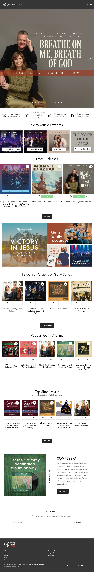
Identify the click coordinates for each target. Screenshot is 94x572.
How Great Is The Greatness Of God (64, 424)
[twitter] (71, 565)
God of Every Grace (12, 309)
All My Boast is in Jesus (12, 424)
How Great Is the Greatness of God (47, 202)
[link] (11, 141)
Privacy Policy (15, 566)
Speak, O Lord (82, 309)
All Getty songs (60, 114)
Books (5, 557)
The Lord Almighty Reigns (58, 310)
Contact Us (51, 555)
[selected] (7, 196)
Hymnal (6, 555)
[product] (15, 179)
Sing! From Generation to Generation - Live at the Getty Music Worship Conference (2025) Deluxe (15, 204)
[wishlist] (27, 166)
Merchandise (7, 559)
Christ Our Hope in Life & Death (29, 366)
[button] (91, 4)
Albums (6, 550)
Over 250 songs (83, 114)
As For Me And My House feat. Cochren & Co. (29, 425)
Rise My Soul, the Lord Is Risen (82, 424)
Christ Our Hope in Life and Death (11, 147)
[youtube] (82, 565)
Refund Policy (7, 566)
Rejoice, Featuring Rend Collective (47, 424)
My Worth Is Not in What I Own (35, 310)
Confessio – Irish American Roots (47, 366)
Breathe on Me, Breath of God (78, 202)
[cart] (87, 4)
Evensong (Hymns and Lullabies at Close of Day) (65, 367)
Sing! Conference (52, 553)
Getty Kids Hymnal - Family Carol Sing (10, 366)
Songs (5, 553)
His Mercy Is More (35, 149)
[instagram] (74, 565)
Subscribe (79, 522)
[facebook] (67, 565)
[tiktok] (78, 565)
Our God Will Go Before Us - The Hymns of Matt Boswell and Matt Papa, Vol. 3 (83, 369)
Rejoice (82, 149)
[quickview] (23, 196)
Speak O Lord (59, 149)
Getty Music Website (53, 550)
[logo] (12, 4)
